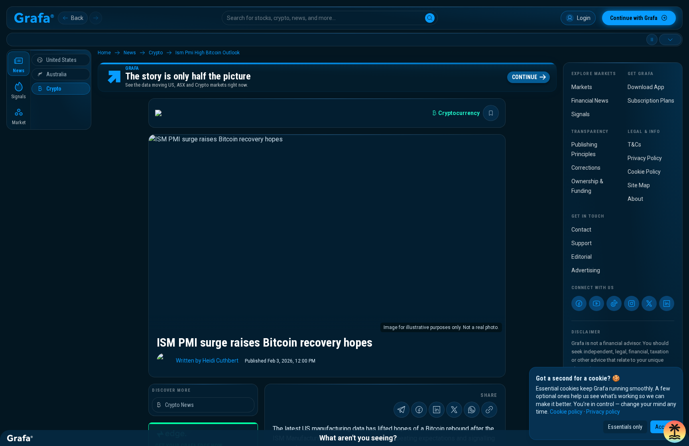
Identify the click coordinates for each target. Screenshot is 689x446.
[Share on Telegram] (401, 410)
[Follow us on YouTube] (596, 303)
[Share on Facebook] (419, 410)
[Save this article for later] (491, 113)
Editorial (581, 257)
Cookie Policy (644, 171)
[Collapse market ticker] (670, 39)
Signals (580, 114)
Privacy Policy (645, 158)
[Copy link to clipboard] (489, 410)
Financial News (589, 100)
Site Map (639, 185)
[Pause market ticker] (652, 39)
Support (581, 243)
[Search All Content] (430, 18)
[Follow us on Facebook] (579, 303)
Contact (581, 229)
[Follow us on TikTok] (614, 303)
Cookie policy (566, 411)
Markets (581, 87)
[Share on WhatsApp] (472, 410)
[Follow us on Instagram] (631, 303)
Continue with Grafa (634, 18)
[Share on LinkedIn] (437, 410)
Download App (646, 87)
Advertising (585, 270)
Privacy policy (603, 411)
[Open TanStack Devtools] (674, 431)
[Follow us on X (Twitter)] (649, 303)
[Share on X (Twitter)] (454, 410)
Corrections (585, 168)
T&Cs (634, 144)
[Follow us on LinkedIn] (666, 303)
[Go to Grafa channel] (165, 113)
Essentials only (625, 427)
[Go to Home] (34, 18)
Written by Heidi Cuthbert (207, 360)
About (635, 199)
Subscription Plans (651, 100)
